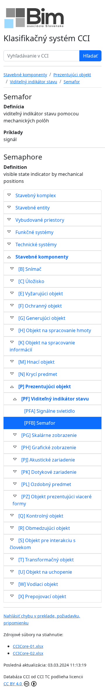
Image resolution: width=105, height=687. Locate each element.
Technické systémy (36, 244)
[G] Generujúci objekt (41, 318)
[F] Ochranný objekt (40, 306)
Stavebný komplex (35, 195)
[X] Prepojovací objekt (42, 596)
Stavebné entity (32, 207)
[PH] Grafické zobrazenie (48, 447)
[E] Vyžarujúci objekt (40, 293)
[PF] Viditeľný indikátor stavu (55, 398)
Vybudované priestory (39, 220)
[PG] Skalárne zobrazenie (49, 435)
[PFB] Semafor (39, 423)
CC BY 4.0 (13, 683)
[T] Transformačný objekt (46, 559)
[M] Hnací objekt (36, 362)
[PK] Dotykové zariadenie (48, 472)
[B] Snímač (29, 269)
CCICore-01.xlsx (28, 646)
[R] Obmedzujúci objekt (44, 528)
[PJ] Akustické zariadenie (48, 460)
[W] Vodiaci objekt (38, 584)
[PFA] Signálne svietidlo (49, 411)
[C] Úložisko (31, 281)
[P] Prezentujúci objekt (44, 386)
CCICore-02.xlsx (28, 653)
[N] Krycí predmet (37, 374)
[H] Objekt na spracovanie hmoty (54, 330)
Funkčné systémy (34, 232)
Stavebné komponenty (41, 257)
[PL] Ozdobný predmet (46, 484)
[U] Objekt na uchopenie (45, 572)
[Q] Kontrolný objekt (40, 516)
